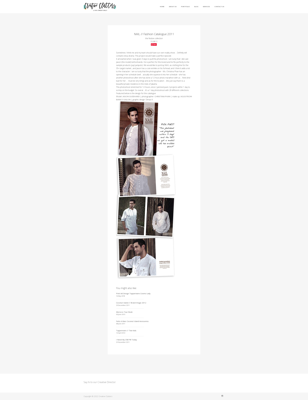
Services (206, 6)
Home (162, 6)
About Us (172, 6)
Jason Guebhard (131, 96)
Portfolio (185, 6)
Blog (196, 6)
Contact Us (219, 6)
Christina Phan (162, 96)
